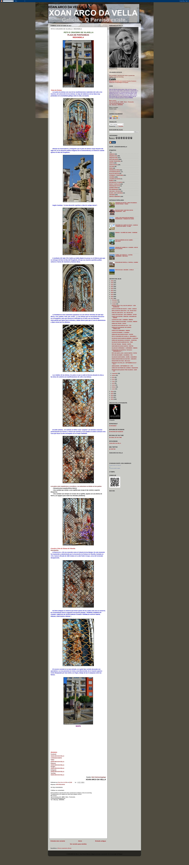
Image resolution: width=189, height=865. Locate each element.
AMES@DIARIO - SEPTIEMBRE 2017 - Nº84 (122, 365)
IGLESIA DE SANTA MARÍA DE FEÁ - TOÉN (122, 342)
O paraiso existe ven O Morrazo (115, 465)
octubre (114, 303)
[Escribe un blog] (79, 782)
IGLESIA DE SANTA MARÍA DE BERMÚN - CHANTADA (125, 338)
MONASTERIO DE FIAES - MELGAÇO (121, 360)
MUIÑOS (111, 180)
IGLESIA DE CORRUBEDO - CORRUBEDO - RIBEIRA (124, 348)
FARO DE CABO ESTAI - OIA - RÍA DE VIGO (122, 312)
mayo (113, 381)
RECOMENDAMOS (113, 189)
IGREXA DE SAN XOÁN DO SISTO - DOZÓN (122, 334)
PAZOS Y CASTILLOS (114, 184)
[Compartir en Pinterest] (83, 782)
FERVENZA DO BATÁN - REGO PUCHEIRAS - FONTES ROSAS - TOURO (126, 203)
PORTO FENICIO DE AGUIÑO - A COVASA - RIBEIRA (124, 321)
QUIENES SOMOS (113, 187)
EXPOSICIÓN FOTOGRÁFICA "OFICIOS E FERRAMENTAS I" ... (122, 350)
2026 (112, 280)
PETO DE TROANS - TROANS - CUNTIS (121, 344)
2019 (112, 294)
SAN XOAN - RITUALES (115, 191)
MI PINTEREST (113, 425)
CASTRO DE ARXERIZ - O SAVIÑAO (120, 332)
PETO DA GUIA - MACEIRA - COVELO (124, 269)
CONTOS (111, 163)
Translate (120, 126)
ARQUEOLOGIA (113, 155)
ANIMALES (112, 154)
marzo (113, 385)
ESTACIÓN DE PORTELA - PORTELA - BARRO (126, 262)
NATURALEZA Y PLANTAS (115, 182)
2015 (112, 393)
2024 (112, 284)
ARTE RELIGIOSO (60, 784)
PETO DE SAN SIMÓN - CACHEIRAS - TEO (122, 355)
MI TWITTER (112, 449)
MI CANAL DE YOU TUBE (115, 437)
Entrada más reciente (58, 841)
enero (113, 389)
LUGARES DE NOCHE (114, 178)
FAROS (111, 168)
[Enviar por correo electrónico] (78, 782)
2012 (112, 399)
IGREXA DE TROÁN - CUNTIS (119, 323)
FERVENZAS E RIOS (114, 170)
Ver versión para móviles (78, 844)
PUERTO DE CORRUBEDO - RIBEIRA (121, 330)
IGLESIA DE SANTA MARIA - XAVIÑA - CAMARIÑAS (124, 357)
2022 (112, 288)
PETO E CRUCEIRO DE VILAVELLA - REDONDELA (124, 336)
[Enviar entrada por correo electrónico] (75, 782)
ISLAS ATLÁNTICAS (114, 173)
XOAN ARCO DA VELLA (65, 7)
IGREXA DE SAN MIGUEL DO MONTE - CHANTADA (124, 340)
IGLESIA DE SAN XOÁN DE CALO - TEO (121, 325)
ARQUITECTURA (113, 157)
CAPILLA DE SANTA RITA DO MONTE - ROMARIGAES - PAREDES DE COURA (124, 218)
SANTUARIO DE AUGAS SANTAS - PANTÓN (122, 346)
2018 (112, 296)
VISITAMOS (112, 194)
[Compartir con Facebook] (82, 782)
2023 (112, 286)
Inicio (80, 841)
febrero (114, 387)
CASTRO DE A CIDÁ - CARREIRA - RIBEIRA (122, 319)
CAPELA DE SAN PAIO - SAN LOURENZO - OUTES (124, 314)
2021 (112, 290)
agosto (114, 375)
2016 (112, 391)
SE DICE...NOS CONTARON (116, 193)
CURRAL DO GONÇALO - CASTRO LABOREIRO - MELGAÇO (123, 255)
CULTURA (111, 166)
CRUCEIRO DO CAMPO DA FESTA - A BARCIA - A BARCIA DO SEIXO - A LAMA (126, 226)
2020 (112, 292)
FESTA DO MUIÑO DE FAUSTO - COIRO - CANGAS (124, 308)
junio (113, 379)
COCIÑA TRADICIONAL (115, 161)
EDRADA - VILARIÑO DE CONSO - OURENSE (126, 232)
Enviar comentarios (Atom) (64, 848)
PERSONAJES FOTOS (114, 185)
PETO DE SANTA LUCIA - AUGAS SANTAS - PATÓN (124, 353)
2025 (112, 282)
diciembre (114, 300)
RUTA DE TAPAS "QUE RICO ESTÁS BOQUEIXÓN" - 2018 (124, 211)
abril (113, 383)
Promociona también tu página (114, 468)
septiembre (115, 373)
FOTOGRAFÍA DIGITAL (115, 171)
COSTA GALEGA (113, 164)
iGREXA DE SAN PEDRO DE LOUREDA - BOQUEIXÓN (125, 367)
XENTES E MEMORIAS (114, 196)
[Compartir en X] (81, 782)
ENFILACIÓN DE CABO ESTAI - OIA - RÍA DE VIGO (124, 310)
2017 (112, 298)
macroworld (104, 854)
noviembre (115, 302)
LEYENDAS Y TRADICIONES (116, 175)
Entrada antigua (100, 841)
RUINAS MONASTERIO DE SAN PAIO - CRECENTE (124, 358)
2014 (112, 395)
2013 (112, 397)
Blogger (120, 854)
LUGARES (111, 177)
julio (113, 377)
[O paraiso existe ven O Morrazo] (109, 466)
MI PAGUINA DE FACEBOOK (116, 431)
